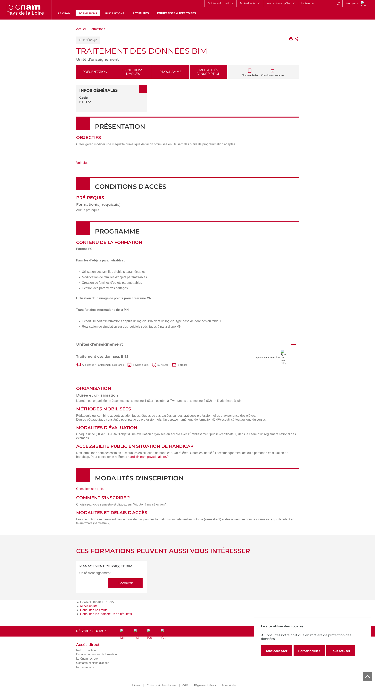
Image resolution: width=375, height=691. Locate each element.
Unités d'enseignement (99, 344)
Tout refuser (340, 651)
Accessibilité (88, 606)
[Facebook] (149, 634)
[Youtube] (163, 634)
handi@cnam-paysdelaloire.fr (148, 456)
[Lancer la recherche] (338, 3)
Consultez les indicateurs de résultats (106, 614)
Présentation (95, 72)
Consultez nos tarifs (90, 488)
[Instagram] (136, 634)
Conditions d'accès (132, 72)
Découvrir (125, 583)
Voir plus (86, 164)
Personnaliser (309, 651)
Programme (171, 72)
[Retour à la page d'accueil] (25, 10)
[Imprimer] (291, 39)
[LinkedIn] (122, 634)
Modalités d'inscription (208, 72)
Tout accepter (277, 651)
